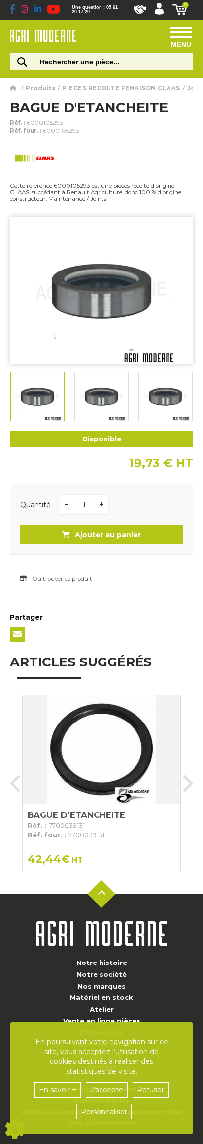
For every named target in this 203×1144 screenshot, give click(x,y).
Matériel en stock (101, 997)
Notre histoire (101, 962)
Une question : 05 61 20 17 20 (95, 9)
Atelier (102, 1009)
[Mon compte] (159, 10)
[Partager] (17, 634)
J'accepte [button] (106, 1089)
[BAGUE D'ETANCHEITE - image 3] (165, 396)
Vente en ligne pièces (101, 1020)
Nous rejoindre (140, 10)
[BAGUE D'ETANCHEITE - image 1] (37, 396)
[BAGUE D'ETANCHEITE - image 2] (101, 396)
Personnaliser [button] (104, 1111)
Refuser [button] (150, 1089)
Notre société (102, 974)
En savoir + (57, 1089)
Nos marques (102, 986)
